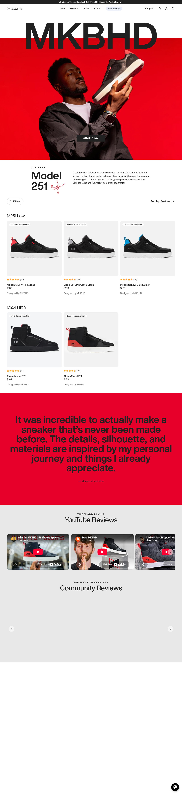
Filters (16, 201)
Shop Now (91, 138)
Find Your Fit (114, 8)
